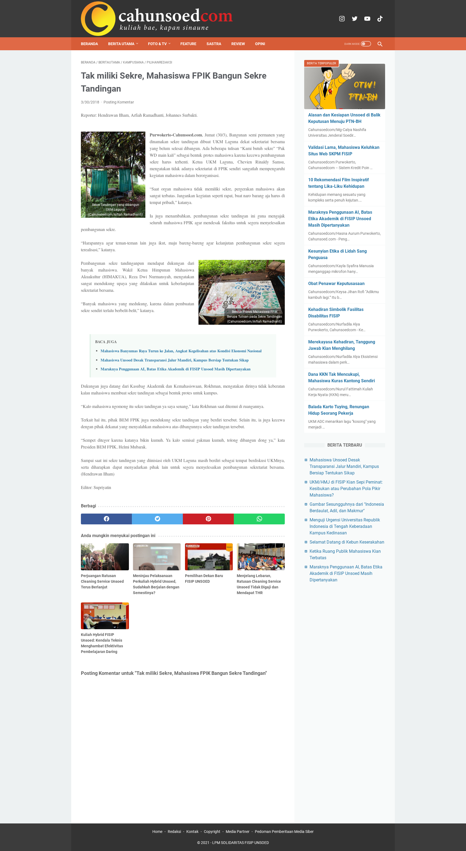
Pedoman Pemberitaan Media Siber (284, 831)
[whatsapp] (259, 519)
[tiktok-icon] (379, 19)
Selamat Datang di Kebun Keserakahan (347, 542)
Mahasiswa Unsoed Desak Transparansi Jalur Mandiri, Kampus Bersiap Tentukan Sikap (175, 360)
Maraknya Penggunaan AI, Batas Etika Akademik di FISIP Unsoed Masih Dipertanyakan (176, 369)
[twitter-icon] (354, 19)
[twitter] (157, 519)
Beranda (89, 44)
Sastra (214, 44)
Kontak (192, 831)
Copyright (212, 831)
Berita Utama (121, 44)
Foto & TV (157, 44)
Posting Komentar (119, 102)
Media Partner (237, 831)
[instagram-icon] (341, 19)
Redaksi (174, 831)
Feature (188, 44)
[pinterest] (208, 519)
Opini (260, 44)
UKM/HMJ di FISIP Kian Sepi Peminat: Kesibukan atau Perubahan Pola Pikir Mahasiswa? (346, 489)
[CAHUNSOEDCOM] (157, 18)
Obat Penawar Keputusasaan (336, 283)
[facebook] (106, 519)
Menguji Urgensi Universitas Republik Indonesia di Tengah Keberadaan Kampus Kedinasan (345, 526)
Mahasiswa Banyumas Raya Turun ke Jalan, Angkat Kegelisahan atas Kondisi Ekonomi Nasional (181, 351)
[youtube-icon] (366, 19)
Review (238, 44)
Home (157, 831)
